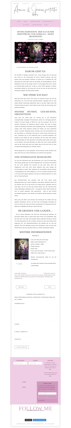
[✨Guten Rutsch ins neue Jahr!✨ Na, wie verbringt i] (35, 415)
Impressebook (41, 276)
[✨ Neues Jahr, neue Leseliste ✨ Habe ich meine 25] (45, 415)
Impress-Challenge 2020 (31, 276)
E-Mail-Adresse (21, 331)
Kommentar (20, 303)
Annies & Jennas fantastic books (35, 12)
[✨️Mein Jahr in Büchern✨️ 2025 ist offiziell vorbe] (25, 415)
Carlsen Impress (47, 275)
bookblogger (24, 275)
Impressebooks (49, 276)
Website (18, 339)
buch (29, 275)
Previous (21, 287)
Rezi (21, 278)
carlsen (41, 275)
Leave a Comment (39, 39)
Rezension (23, 273)
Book (19, 275)
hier (50, 369)
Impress (23, 276)
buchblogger (34, 275)
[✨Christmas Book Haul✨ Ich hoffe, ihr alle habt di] (54, 415)
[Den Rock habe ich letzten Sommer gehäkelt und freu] (16, 415)
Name (17, 324)
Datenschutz (41, 400)
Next (49, 287)
